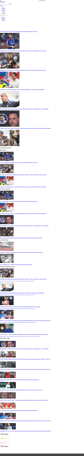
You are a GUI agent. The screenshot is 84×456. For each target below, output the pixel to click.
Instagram (3, 13)
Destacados (3, 20)
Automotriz (3, 8)
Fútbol (3, 7)
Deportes (3, 9)
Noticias (3, 10)
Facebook (3, 12)
